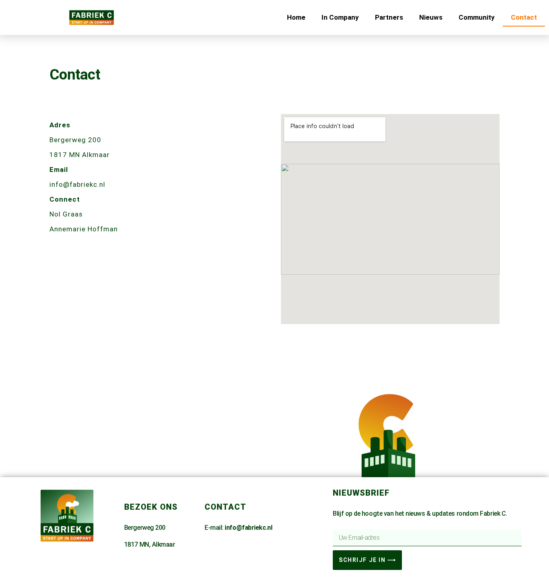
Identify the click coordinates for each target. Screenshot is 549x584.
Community (477, 17)
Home (296, 17)
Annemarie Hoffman (83, 229)
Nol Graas (67, 214)
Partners (389, 17)
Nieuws (430, 17)
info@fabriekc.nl (77, 184)
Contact (524, 17)
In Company (340, 17)
